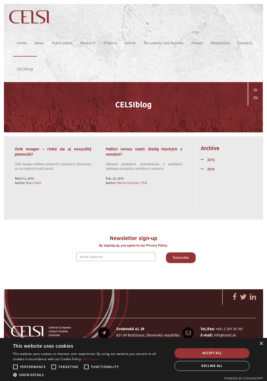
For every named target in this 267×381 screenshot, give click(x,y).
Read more (91, 359)
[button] (90, 374)
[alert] (133, 359)
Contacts (245, 43)
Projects (110, 43)
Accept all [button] (212, 353)
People (197, 43)
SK (255, 90)
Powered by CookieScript (243, 378)
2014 (211, 169)
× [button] (261, 344)
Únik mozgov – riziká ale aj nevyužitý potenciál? (53, 151)
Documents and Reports (164, 43)
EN (255, 97)
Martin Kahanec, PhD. (132, 183)
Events (130, 43)
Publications (62, 43)
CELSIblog (25, 69)
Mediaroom (220, 43)
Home (22, 43)
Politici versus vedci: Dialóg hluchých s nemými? (144, 151)
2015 (211, 159)
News (39, 43)
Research (88, 43)
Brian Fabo (33, 183)
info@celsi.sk (225, 335)
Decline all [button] (211, 366)
